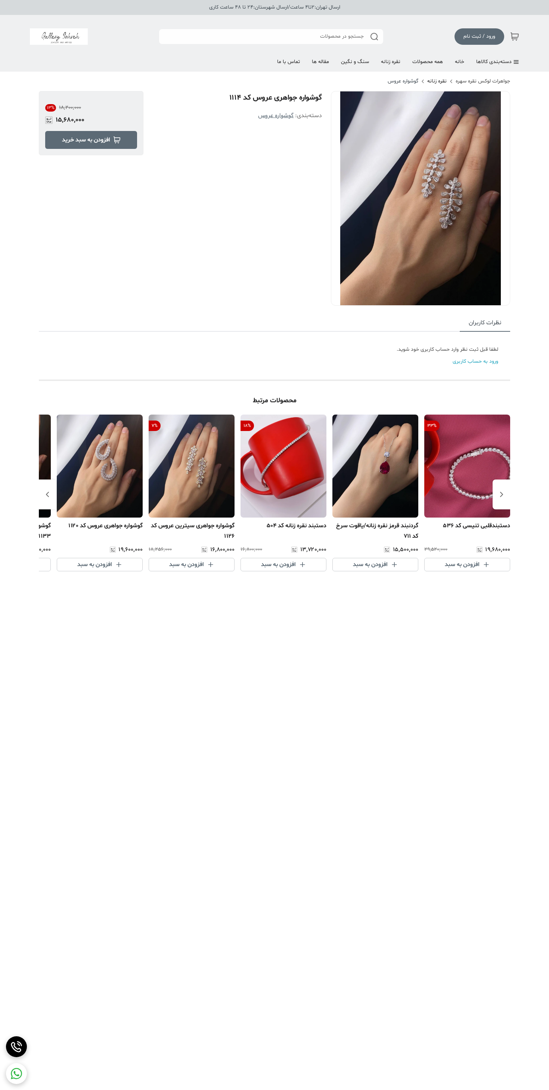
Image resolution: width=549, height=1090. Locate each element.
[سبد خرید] (514, 36)
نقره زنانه (437, 81)
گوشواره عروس (403, 81)
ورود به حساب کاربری (475, 361)
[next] (47, 494)
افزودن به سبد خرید (86, 140)
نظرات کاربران (485, 323)
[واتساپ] (16, 1073)
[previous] (502, 494)
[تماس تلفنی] (16, 1046)
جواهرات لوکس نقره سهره (483, 81)
